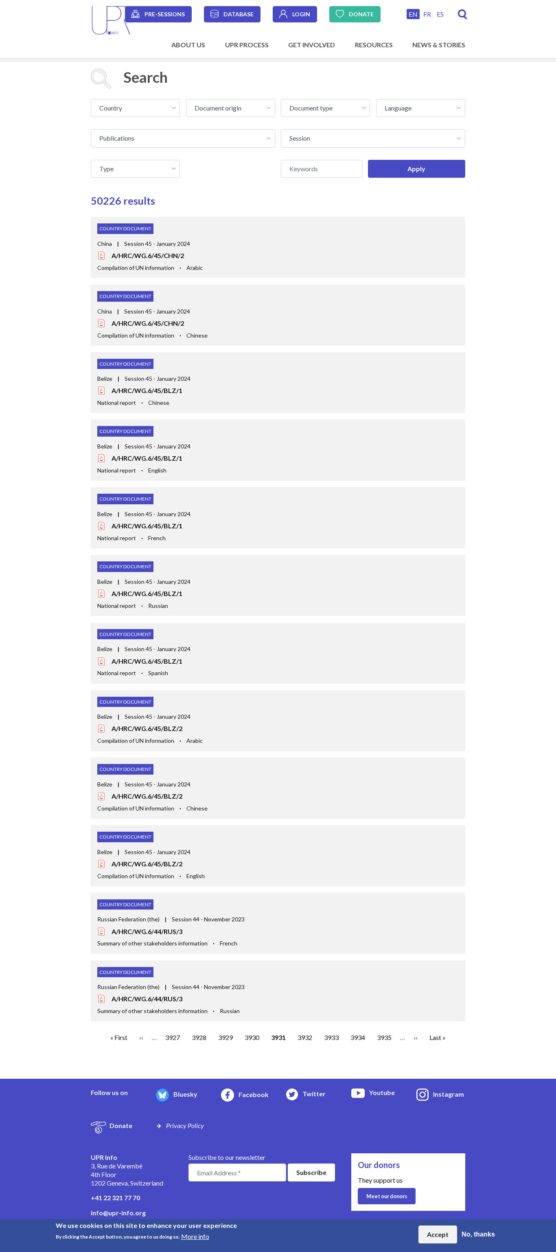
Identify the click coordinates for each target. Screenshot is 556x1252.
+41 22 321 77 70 (115, 1197)
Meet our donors (386, 1196)
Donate (361, 14)
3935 (384, 1037)
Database (238, 14)
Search (462, 14)
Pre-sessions (164, 14)
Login (301, 14)
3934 (357, 1037)
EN (413, 14)
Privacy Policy (185, 1125)
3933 (331, 1037)
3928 (199, 1037)
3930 (252, 1037)
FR (427, 14)
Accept (438, 1234)
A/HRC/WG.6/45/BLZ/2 (147, 728)
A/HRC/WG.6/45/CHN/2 (148, 255)
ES (440, 14)
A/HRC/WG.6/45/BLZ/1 (147, 390)
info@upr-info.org (118, 1213)
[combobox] (135, 108)
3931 (278, 1037)
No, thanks (478, 1234)
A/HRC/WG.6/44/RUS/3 (147, 931)
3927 (172, 1037)
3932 (305, 1037)
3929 (225, 1037)
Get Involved (311, 45)
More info (195, 1236)
